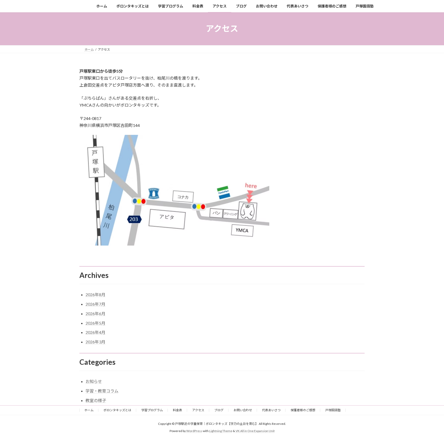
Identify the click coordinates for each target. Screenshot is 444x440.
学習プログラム (152, 410)
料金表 (177, 410)
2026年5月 (95, 323)
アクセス (198, 410)
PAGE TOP (429, 422)
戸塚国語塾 (333, 410)
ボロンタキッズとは (117, 410)
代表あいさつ (271, 410)
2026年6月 (95, 313)
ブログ (219, 410)
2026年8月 (95, 294)
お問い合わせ (243, 410)
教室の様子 (96, 400)
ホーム (89, 410)
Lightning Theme (220, 431)
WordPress (194, 431)
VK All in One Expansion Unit (255, 431)
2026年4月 (95, 332)
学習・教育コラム (102, 390)
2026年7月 (95, 304)
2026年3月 (95, 341)
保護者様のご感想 (303, 410)
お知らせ (94, 381)
